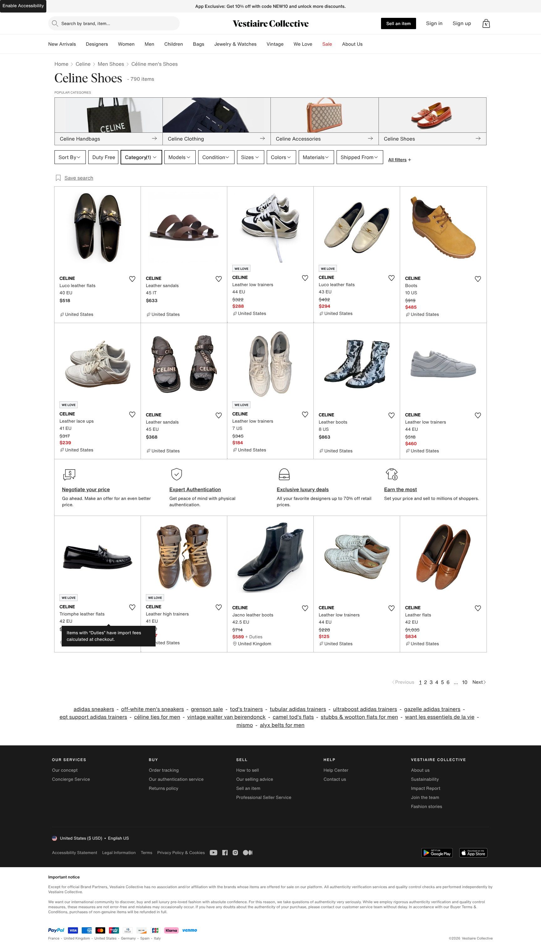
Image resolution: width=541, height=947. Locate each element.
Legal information (119, 853)
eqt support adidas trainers (93, 717)
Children (173, 44)
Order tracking (164, 770)
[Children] (187, 44)
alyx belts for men (282, 725)
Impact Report (426, 788)
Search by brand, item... (85, 23)
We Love (303, 44)
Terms (146, 853)
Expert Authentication (195, 489)
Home (61, 64)
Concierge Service (71, 779)
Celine (82, 64)
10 (464, 682)
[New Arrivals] (80, 44)
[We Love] (317, 44)
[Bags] (209, 44)
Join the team (425, 797)
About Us (352, 44)
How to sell (247, 770)
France (53, 938)
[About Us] (367, 44)
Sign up (462, 23)
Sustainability (425, 779)
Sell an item (398, 23)
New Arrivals (62, 44)
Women (126, 44)
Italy (157, 938)
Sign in (434, 23)
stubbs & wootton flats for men (359, 717)
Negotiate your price (86, 489)
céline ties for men (157, 717)
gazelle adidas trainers (432, 709)
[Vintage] (288, 44)
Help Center (336, 770)
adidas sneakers (94, 709)
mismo (244, 725)
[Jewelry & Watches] (261, 44)
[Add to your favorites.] (132, 279)
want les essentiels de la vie (440, 717)
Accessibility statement (74, 853)
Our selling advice (254, 779)
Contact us (335, 779)
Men (149, 44)
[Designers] (113, 44)
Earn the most (400, 489)
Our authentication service (176, 779)
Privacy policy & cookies (181, 853)
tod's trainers (246, 709)
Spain (145, 938)
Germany (128, 938)
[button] (486, 23)
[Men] (159, 44)
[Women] (139, 44)
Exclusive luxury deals (303, 489)
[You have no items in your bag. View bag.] (486, 23)
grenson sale (207, 709)
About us (420, 770)
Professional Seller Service (263, 797)
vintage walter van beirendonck (226, 717)
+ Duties (80, 629)
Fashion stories (426, 806)
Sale (327, 44)
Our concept (65, 770)
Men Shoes (111, 64)
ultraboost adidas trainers (365, 709)
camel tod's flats (293, 717)
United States (106, 938)
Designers (97, 44)
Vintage (274, 44)
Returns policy (163, 788)
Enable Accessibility (23, 6)
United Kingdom (77, 938)
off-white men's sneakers (152, 709)
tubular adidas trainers (298, 709)
